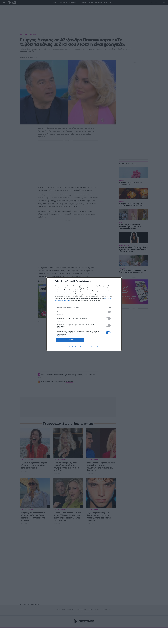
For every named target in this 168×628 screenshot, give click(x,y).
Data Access (84, 347)
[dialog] (84, 314)
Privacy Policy (95, 347)
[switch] (108, 312)
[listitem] (84, 308)
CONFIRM (70, 340)
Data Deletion (73, 347)
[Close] (117, 281)
